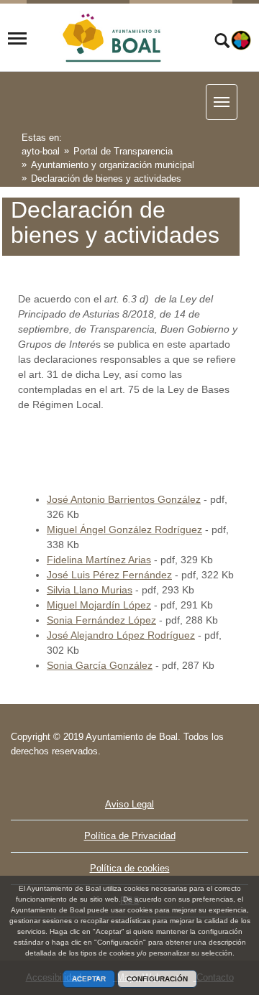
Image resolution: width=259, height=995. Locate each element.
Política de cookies (130, 868)
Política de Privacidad (130, 835)
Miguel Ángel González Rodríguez (124, 529)
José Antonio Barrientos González (124, 499)
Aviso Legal (129, 804)
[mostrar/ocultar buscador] (222, 42)
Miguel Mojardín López (99, 605)
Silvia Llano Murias (89, 590)
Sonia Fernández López (101, 620)
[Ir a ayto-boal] (113, 38)
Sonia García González (100, 665)
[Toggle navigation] (17, 38)
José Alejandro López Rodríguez (121, 635)
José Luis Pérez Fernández (109, 574)
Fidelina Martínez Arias (99, 559)
